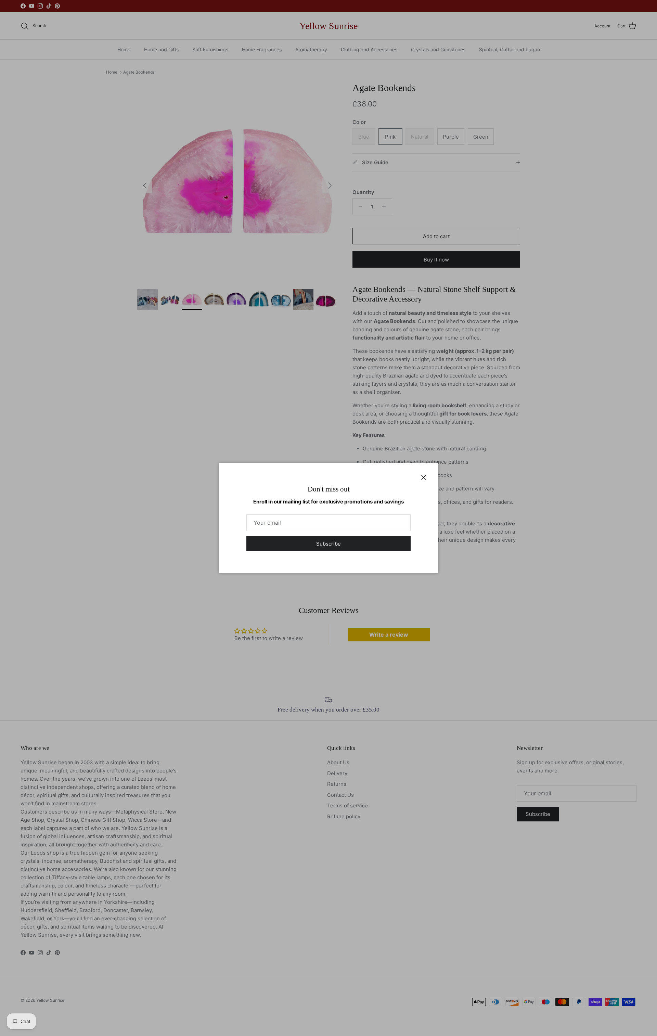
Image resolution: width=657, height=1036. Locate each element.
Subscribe (328, 543)
